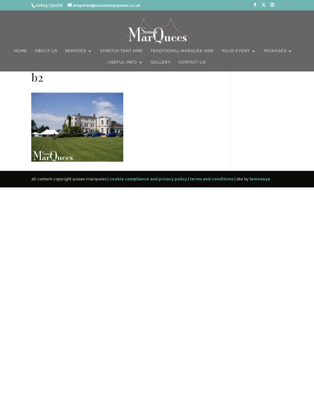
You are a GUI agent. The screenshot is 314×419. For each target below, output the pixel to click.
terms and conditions (212, 179)
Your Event (236, 51)
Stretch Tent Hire (121, 51)
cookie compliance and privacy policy (148, 179)
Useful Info (122, 62)
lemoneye (260, 179)
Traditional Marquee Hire (182, 51)
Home (20, 51)
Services (75, 51)
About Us (46, 51)
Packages (275, 51)
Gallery (161, 62)
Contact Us (192, 62)
